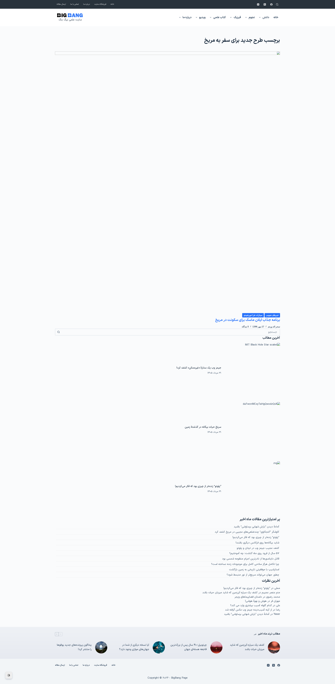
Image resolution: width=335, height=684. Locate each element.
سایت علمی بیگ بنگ (70, 20)
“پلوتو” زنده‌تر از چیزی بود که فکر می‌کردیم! (198, 486)
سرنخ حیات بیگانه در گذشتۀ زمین (203, 427)
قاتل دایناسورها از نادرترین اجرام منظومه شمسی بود (250, 559)
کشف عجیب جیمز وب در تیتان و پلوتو (258, 548)
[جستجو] (277, 4)
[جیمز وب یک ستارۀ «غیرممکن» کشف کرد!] (252, 370)
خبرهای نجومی (272, 315)
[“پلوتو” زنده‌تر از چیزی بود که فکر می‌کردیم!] (252, 489)
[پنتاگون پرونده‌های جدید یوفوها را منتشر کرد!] (101, 647)
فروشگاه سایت (100, 4)
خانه (112, 4)
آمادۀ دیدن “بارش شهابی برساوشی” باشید (256, 527)
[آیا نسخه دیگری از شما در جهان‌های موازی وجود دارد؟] (159, 647)
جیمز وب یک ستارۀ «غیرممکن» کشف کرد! (198, 368)
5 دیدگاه (245, 326)
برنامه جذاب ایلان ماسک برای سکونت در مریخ (247, 320)
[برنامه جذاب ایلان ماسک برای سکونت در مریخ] (167, 182)
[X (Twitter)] (265, 4)
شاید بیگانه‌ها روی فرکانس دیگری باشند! (257, 543)
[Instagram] (258, 4)
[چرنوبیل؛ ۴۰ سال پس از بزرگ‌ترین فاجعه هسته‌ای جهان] (216, 647)
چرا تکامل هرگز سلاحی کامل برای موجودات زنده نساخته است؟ (245, 564)
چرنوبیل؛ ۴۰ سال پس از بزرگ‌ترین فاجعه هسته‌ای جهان (188, 647)
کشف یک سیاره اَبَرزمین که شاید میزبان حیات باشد (230, 593)
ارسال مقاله (61, 4)
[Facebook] (271, 4)
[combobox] (171, 332)
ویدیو (202, 17)
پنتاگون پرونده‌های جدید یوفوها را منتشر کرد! (74, 647)
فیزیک (237, 17)
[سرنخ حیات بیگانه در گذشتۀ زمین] (252, 430)
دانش (265, 17)
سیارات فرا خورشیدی (253, 315)
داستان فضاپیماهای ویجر (248, 597)
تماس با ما (74, 4)
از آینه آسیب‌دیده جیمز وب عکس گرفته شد (248, 610)
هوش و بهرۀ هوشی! (256, 601)
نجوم (252, 17)
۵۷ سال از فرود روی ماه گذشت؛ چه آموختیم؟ (254, 553)
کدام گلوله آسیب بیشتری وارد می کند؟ (251, 606)
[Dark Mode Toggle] (8, 675)
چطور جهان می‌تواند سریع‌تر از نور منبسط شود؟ (253, 575)
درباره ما (86, 4)
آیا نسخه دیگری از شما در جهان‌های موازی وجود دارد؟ (134, 647)
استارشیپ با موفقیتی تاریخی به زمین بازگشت (254, 570)
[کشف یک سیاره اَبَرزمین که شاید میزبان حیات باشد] (274, 647)
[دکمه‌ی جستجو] (58, 332)
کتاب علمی (219, 17)
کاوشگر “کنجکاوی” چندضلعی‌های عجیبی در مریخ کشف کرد (247, 532)
